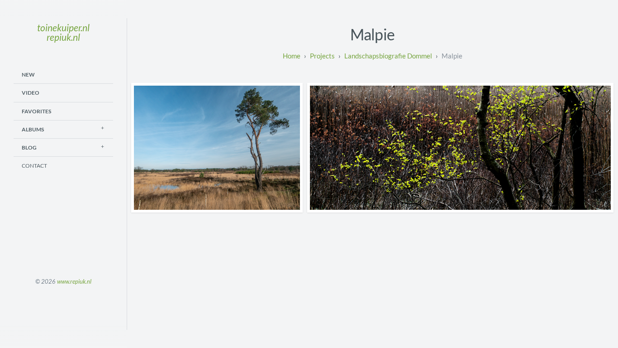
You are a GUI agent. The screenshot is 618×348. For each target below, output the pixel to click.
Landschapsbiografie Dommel (388, 56)
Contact (34, 165)
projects (322, 56)
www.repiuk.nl (74, 281)
